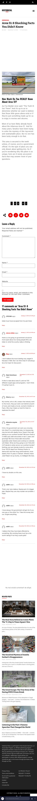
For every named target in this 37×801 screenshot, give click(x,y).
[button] (32, 2)
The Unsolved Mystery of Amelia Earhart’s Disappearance (15, 656)
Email (4, 272)
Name (5, 262)
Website (5, 281)
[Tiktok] (3, 2)
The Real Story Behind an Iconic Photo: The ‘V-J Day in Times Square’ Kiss (18, 621)
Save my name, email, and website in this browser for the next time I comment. (17, 293)
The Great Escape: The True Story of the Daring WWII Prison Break (18, 691)
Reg (7, 354)
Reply (3, 325)
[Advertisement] (18, 52)
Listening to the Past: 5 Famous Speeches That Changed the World (16, 726)
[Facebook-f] (6, 2)
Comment (6, 236)
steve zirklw (10, 333)
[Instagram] (9, 2)
